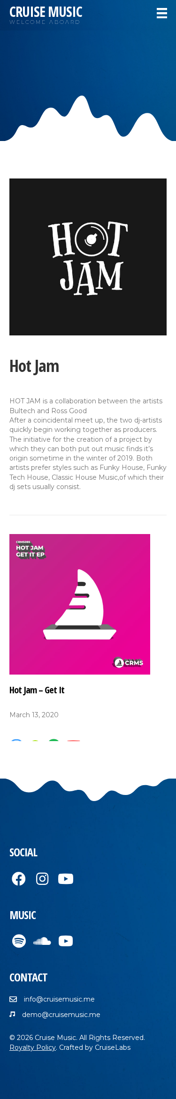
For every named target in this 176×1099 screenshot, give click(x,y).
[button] (18, 878)
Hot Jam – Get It (36, 689)
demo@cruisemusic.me (61, 1014)
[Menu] (162, 13)
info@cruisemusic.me (59, 999)
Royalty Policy (32, 1047)
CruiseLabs (112, 1047)
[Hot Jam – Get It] (79, 604)
